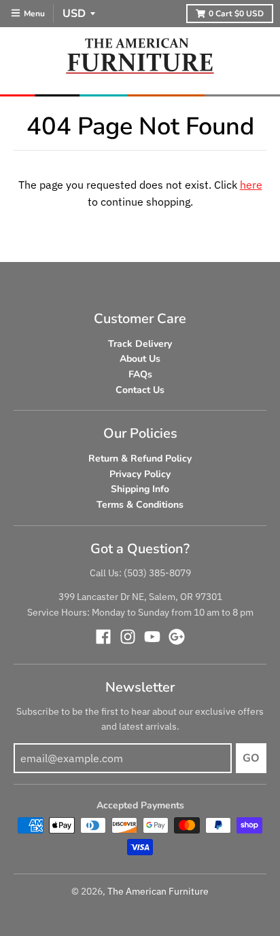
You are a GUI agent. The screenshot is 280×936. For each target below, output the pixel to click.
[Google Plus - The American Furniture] (177, 637)
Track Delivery (140, 343)
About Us (140, 358)
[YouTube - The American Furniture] (152, 637)
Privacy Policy (140, 474)
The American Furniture (158, 891)
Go (251, 758)
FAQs (140, 374)
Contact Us (140, 389)
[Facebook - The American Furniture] (103, 637)
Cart (236, 13)
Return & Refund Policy (140, 458)
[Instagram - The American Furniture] (128, 637)
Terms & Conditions (140, 504)
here (251, 184)
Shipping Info (140, 489)
